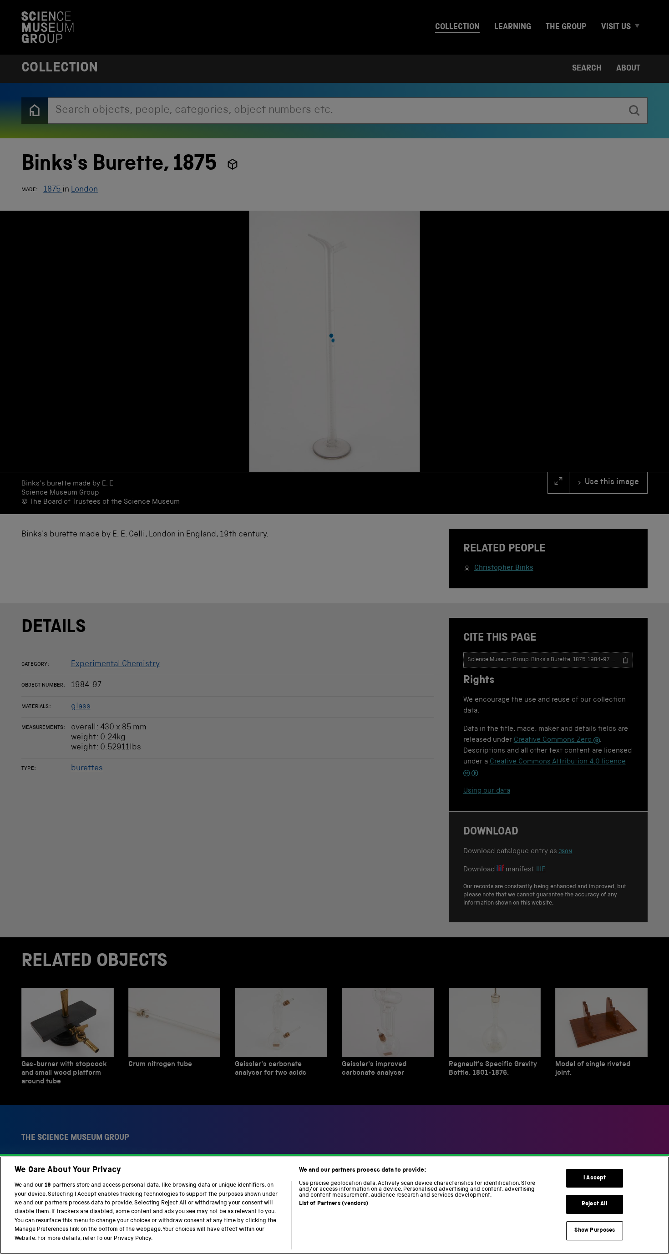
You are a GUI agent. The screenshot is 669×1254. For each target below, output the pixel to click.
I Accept (594, 1178)
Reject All (595, 1204)
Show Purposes (594, 1231)
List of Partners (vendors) (333, 1204)
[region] (334, 1205)
